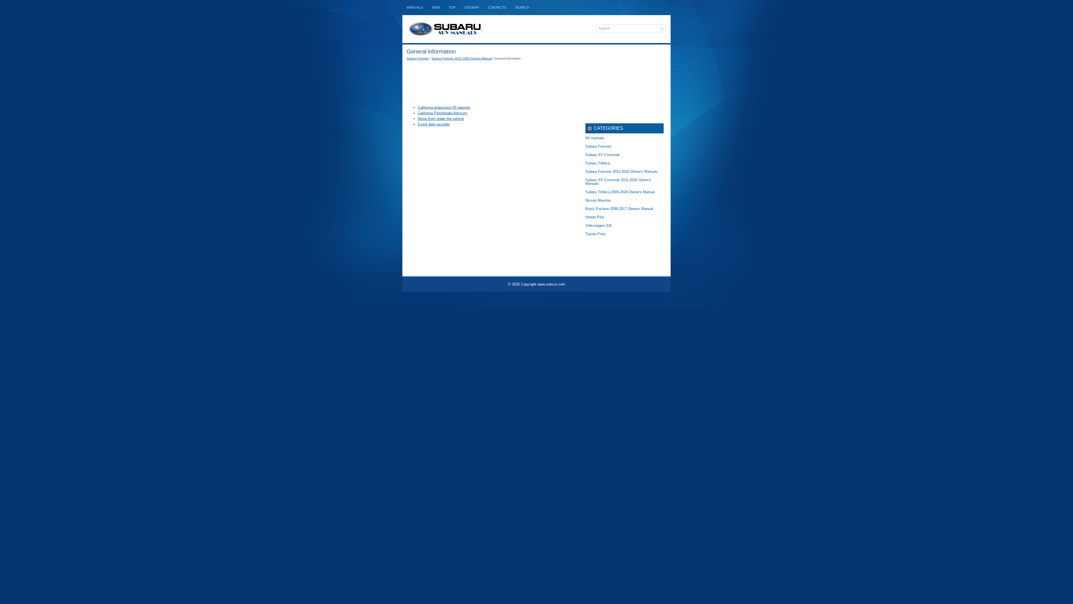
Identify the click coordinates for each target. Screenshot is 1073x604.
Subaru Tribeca (597, 163)
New (436, 8)
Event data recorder (434, 124)
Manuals (415, 8)
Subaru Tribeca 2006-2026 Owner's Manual (620, 192)
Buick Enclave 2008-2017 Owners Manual (619, 209)
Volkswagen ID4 (598, 225)
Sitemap (471, 8)
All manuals (594, 138)
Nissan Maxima (598, 200)
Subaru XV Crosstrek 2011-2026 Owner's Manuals (618, 182)
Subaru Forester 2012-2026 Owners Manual (461, 58)
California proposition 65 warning (444, 107)
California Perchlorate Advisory (442, 113)
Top (452, 8)
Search (522, 8)
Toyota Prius (595, 234)
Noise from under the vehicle (441, 119)
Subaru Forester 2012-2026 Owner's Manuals (621, 171)
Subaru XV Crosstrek (602, 155)
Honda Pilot (594, 217)
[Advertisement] (492, 82)
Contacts (497, 8)
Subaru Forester (418, 58)
